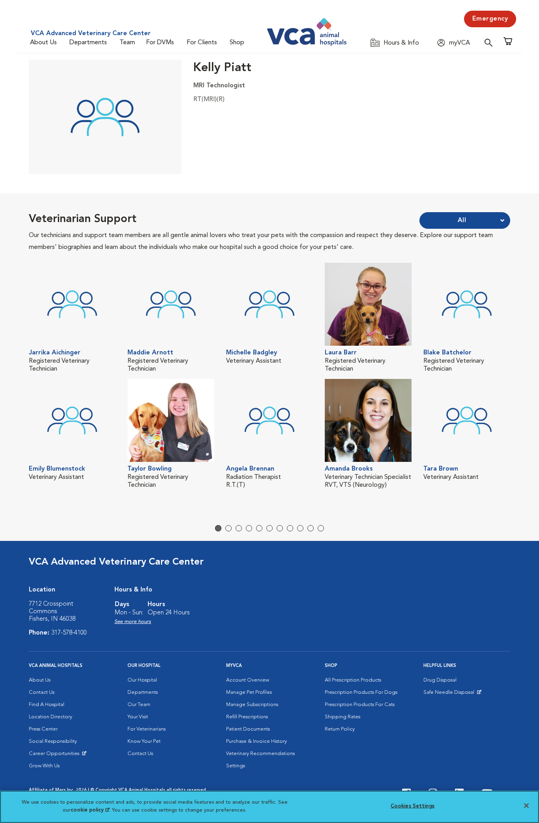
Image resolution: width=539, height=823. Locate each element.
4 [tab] (249, 528)
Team (127, 43)
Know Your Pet (144, 741)
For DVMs (160, 43)
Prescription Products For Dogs (361, 692)
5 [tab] (259, 528)
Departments (88, 43)
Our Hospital (142, 680)
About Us (43, 43)
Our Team (138, 704)
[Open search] (490, 42)
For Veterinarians (146, 729)
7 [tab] (280, 528)
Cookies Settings (412, 806)
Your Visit (137, 716)
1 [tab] (218, 528)
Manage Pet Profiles (249, 692)
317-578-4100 (69, 633)
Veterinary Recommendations (260, 753)
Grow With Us (44, 765)
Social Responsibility (53, 741)
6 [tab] (269, 528)
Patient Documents (248, 729)
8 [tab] (290, 528)
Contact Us (41, 692)
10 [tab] (310, 528)
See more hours (132, 621)
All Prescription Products (353, 680)
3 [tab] (239, 528)
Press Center (43, 729)
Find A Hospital (46, 704)
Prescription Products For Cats (360, 704)
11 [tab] (321, 528)
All (462, 220)
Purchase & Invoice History (256, 741)
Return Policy (340, 729)
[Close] (526, 805)
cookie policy (90, 809)
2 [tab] (228, 528)
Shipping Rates (342, 716)
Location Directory (50, 716)
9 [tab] (300, 528)
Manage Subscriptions (252, 704)
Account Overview (247, 680)
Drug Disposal (440, 680)
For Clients (202, 43)
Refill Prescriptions (247, 716)
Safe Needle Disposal (450, 694)
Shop (237, 43)
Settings (235, 765)
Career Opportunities (55, 755)
